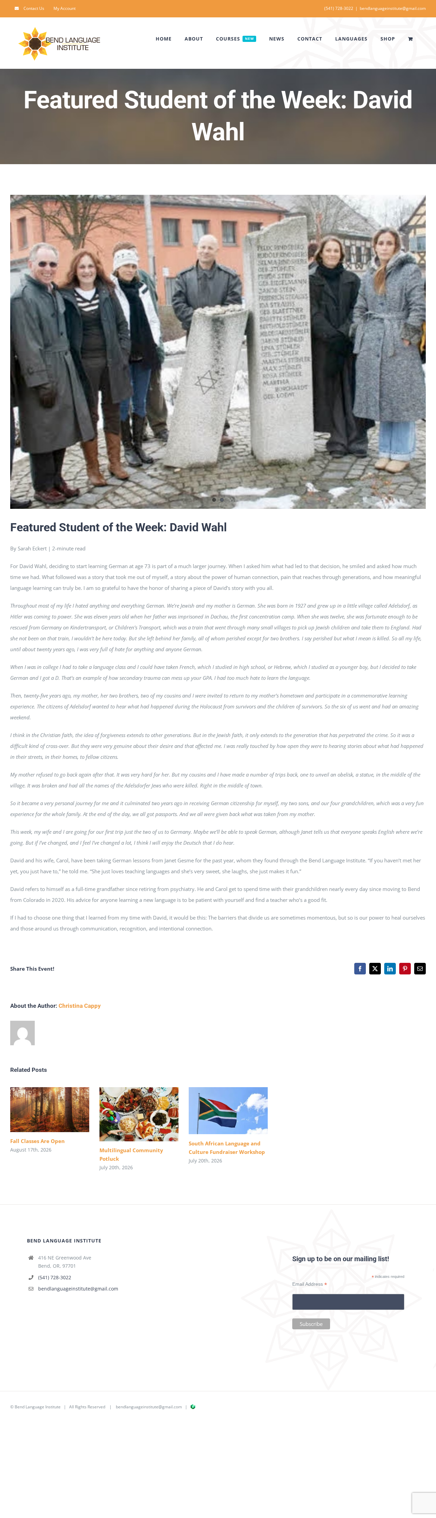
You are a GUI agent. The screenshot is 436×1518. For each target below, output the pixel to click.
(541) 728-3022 (54, 1277)
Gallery (59, 1109)
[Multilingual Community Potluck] (138, 1114)
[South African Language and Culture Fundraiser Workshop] (228, 1110)
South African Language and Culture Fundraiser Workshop (218, 1110)
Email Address (309, 1284)
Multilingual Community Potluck (129, 1114)
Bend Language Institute (38, 1407)
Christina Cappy (80, 1005)
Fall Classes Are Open (39, 1109)
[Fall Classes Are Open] (49, 1109)
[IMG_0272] (218, 352)
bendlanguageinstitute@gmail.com (393, 8)
